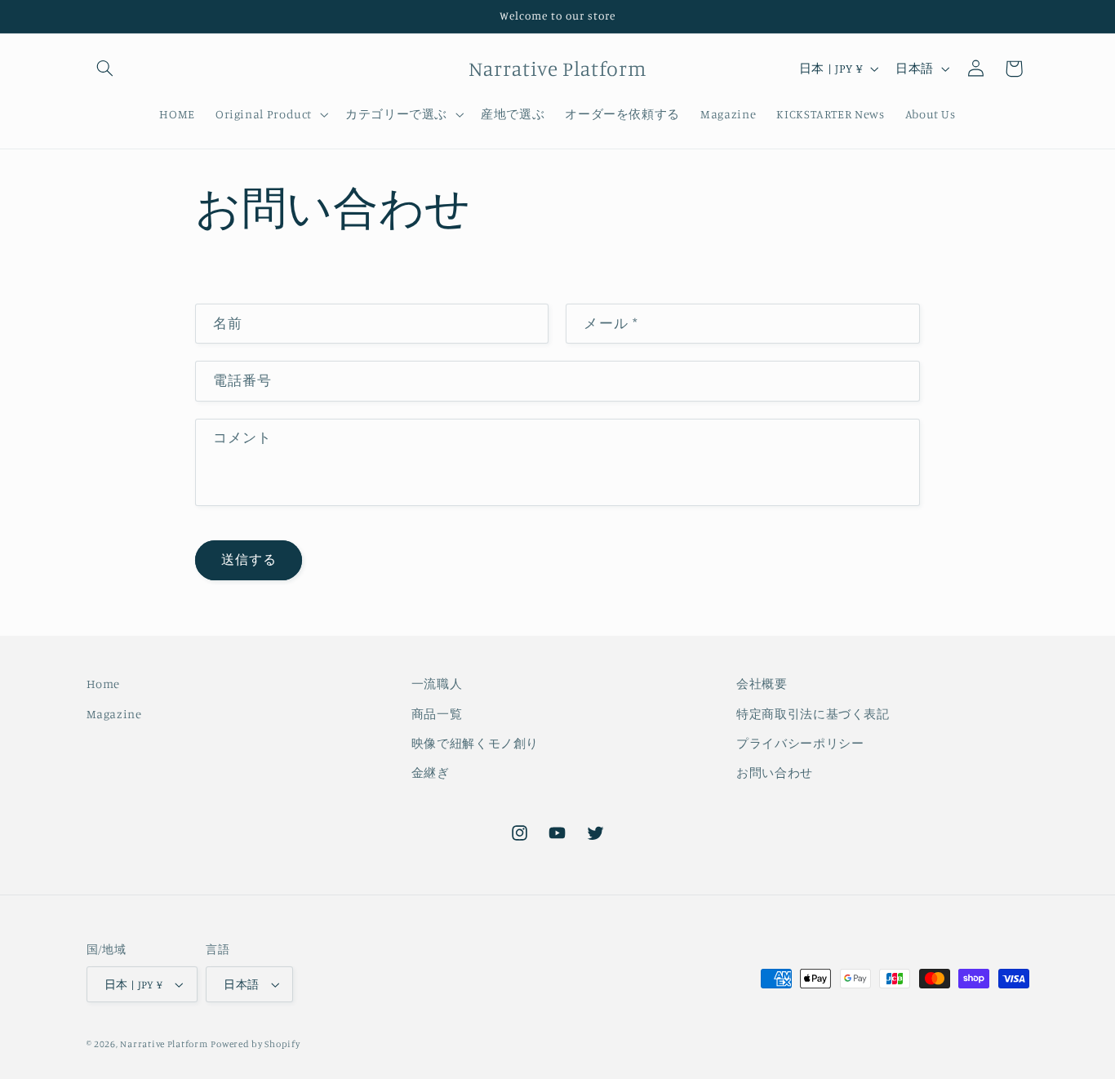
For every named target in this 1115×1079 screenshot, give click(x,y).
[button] (105, 68)
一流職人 (437, 683)
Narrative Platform (163, 1044)
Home (104, 683)
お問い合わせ (774, 772)
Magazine (114, 714)
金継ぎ (430, 772)
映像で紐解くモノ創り (475, 743)
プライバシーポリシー (800, 743)
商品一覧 (437, 714)
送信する (249, 559)
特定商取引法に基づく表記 (813, 714)
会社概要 (762, 683)
